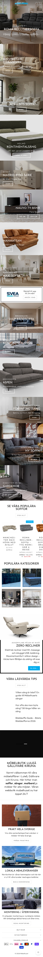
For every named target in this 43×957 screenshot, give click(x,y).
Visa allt (21, 515)
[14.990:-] (21, 377)
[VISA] (21, 60)
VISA (8, 184)
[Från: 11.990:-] (21, 138)
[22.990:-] (21, 345)
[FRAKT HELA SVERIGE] (21, 815)
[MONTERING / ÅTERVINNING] (21, 898)
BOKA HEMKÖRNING (21, 882)
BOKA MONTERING (21, 923)
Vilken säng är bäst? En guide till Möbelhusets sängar (27, 695)
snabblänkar (21, 940)
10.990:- (34, 668)
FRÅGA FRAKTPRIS (21, 840)
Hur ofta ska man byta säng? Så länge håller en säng (28, 708)
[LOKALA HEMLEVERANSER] (21, 857)
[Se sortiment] (21, 483)
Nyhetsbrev (21, 935)
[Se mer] (21, 444)
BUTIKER (21, 930)
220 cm (34, 216)
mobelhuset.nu (24, 790)
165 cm (22, 216)
